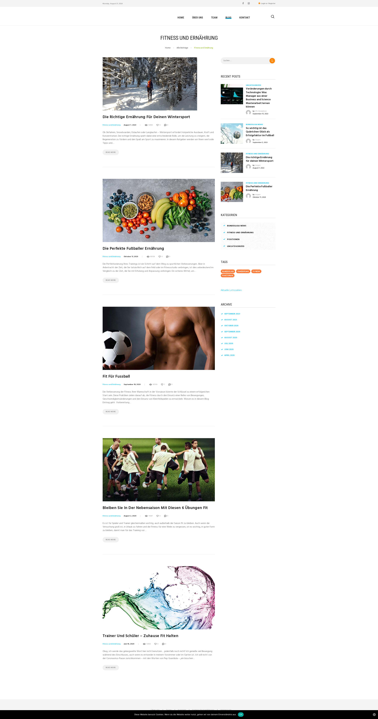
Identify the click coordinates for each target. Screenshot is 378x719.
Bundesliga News (254, 124)
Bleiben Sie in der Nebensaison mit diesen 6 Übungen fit (155, 508)
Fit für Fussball (116, 376)
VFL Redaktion (261, 111)
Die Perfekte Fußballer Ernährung (133, 248)
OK (240, 714)
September (232, 314)
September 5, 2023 (260, 142)
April (229, 355)
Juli (228, 343)
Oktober (231, 325)
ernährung (243, 271)
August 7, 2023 (130, 125)
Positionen (233, 239)
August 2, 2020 (130, 515)
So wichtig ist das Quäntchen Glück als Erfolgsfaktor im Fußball (260, 132)
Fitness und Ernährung (111, 125)
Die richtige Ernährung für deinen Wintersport (146, 117)
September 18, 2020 (132, 384)
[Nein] (374, 714)
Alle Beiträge (182, 48)
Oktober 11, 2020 (131, 256)
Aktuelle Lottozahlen (231, 290)
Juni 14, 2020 (129, 644)
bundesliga (228, 271)
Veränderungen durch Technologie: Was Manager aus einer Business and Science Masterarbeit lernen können (259, 98)
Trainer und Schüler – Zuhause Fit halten (140, 636)
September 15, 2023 (260, 113)
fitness (256, 271)
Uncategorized (253, 85)
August (230, 319)
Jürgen (257, 139)
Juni (228, 349)
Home (168, 48)
